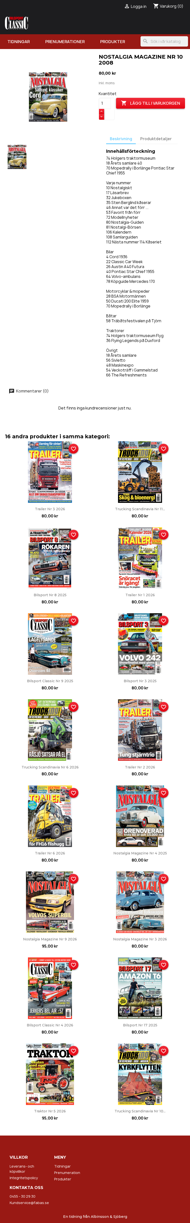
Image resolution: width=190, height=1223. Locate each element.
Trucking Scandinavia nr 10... (140, 1111)
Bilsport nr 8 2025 (50, 595)
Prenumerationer (65, 41)
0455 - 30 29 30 (22, 1196)
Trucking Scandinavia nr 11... (140, 509)
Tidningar (18, 41)
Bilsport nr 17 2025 (140, 1025)
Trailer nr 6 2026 (50, 853)
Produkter (112, 41)
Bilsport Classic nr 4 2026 (50, 1025)
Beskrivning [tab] (121, 138)
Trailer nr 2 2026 (140, 767)
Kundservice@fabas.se (29, 1202)
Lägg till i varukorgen (150, 103)
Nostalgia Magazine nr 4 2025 (140, 853)
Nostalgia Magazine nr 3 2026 (140, 939)
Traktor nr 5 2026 (50, 1111)
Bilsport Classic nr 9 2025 (50, 681)
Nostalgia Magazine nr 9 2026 (50, 939)
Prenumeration (67, 1172)
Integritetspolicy (24, 1177)
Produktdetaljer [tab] (156, 138)
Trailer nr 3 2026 (50, 509)
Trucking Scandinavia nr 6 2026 (50, 767)
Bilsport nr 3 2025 (140, 681)
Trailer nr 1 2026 (140, 595)
